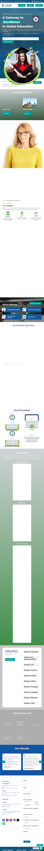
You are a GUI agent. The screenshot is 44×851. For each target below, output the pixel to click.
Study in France (6, 109)
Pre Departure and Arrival (28, 805)
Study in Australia (31, 652)
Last (34, 785)
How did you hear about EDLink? (31, 825)
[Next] (40, 762)
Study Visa (27, 801)
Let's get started (8, 41)
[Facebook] (32, 1)
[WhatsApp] (42, 1)
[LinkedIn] (36, 1)
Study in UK (29, 665)
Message (25, 831)
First (24, 785)
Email (25, 787)
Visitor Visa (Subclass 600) (30, 658)
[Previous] (3, 762)
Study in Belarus (30, 698)
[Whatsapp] (41, 848)
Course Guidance (37, 802)
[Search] (3, 38)
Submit (26, 841)
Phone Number (26, 793)
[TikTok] (40, 1)
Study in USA (29, 703)
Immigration (37, 804)
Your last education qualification (31, 808)
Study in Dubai (27, 109)
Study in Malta (30, 681)
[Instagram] (38, 1)
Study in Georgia (31, 692)
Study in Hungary (31, 687)
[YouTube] (34, 1)
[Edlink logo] (6, 5)
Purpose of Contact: (28, 814)
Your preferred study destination (31, 820)
